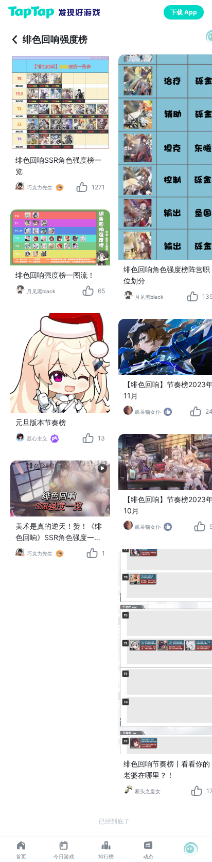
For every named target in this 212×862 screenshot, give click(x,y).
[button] (191, 849)
